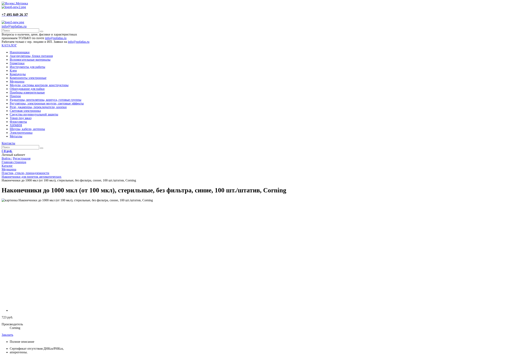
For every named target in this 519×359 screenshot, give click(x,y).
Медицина (17, 81)
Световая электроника (25, 110)
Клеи (13, 70)
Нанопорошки (20, 52)
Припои (15, 96)
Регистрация (21, 158)
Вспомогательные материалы (30, 59)
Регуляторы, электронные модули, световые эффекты (47, 103)
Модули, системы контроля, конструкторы (39, 85)
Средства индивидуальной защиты (34, 114)
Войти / (7, 158)
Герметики (17, 63)
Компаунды (18, 74)
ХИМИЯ (16, 125)
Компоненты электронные (28, 78)
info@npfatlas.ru (14, 26)
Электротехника (21, 132)
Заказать (7, 334)
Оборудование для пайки (27, 89)
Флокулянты (18, 121)
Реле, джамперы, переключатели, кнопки (38, 107)
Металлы (16, 136)
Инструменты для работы (27, 67)
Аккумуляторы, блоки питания (31, 56)
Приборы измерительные (27, 92)
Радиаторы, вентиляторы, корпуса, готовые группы (45, 99)
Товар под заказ (20, 118)
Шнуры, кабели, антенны (27, 129)
